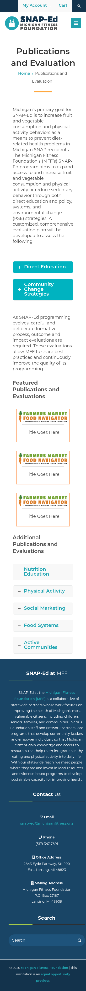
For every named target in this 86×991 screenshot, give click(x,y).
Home (24, 74)
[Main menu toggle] (76, 23)
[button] (79, 6)
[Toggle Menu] (50, 6)
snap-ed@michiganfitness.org (46, 824)
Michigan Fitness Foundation (44, 968)
